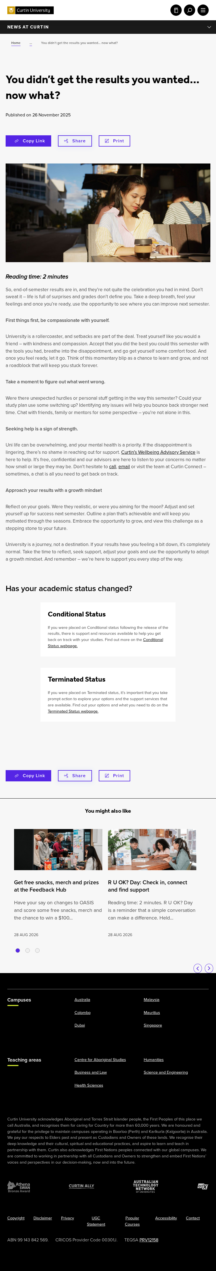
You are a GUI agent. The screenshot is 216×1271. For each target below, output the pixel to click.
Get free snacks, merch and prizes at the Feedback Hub (56, 886)
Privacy (67, 1218)
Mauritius (152, 1012)
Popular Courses (132, 1221)
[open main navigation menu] (202, 10)
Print (118, 141)
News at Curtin (28, 27)
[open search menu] (188, 10)
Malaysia (151, 999)
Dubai (80, 1025)
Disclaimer (42, 1218)
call (112, 466)
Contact (193, 1218)
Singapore (153, 1025)
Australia (82, 999)
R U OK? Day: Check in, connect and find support (147, 886)
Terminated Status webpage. (73, 711)
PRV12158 (149, 1240)
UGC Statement (96, 1221)
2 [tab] (27, 950)
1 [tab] (17, 950)
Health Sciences (89, 1085)
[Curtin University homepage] (30, 10)
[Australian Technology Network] (145, 1186)
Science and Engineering (166, 1072)
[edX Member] (203, 1186)
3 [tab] (37, 950)
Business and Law (91, 1072)
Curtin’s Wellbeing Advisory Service (158, 452)
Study (175, 10)
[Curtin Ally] (81, 1186)
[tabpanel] (58, 883)
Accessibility (166, 1218)
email (124, 466)
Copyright (15, 1218)
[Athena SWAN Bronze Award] (18, 1186)
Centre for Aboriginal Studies (100, 1059)
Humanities (154, 1059)
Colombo (83, 1012)
